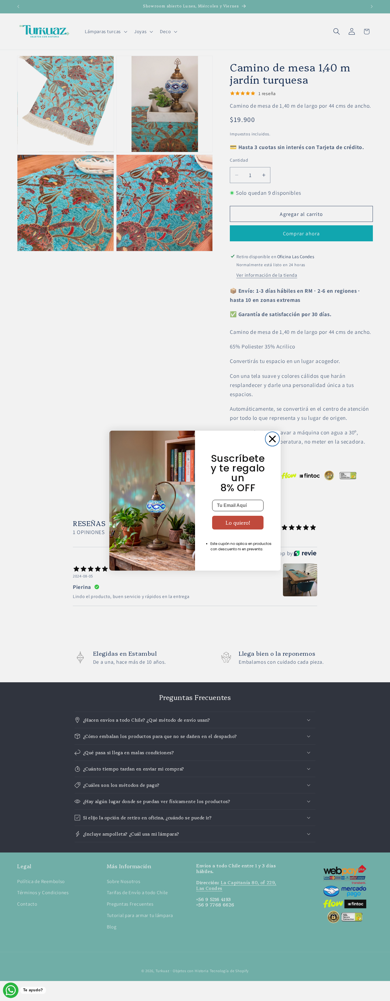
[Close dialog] (272, 439)
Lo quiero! (238, 522)
